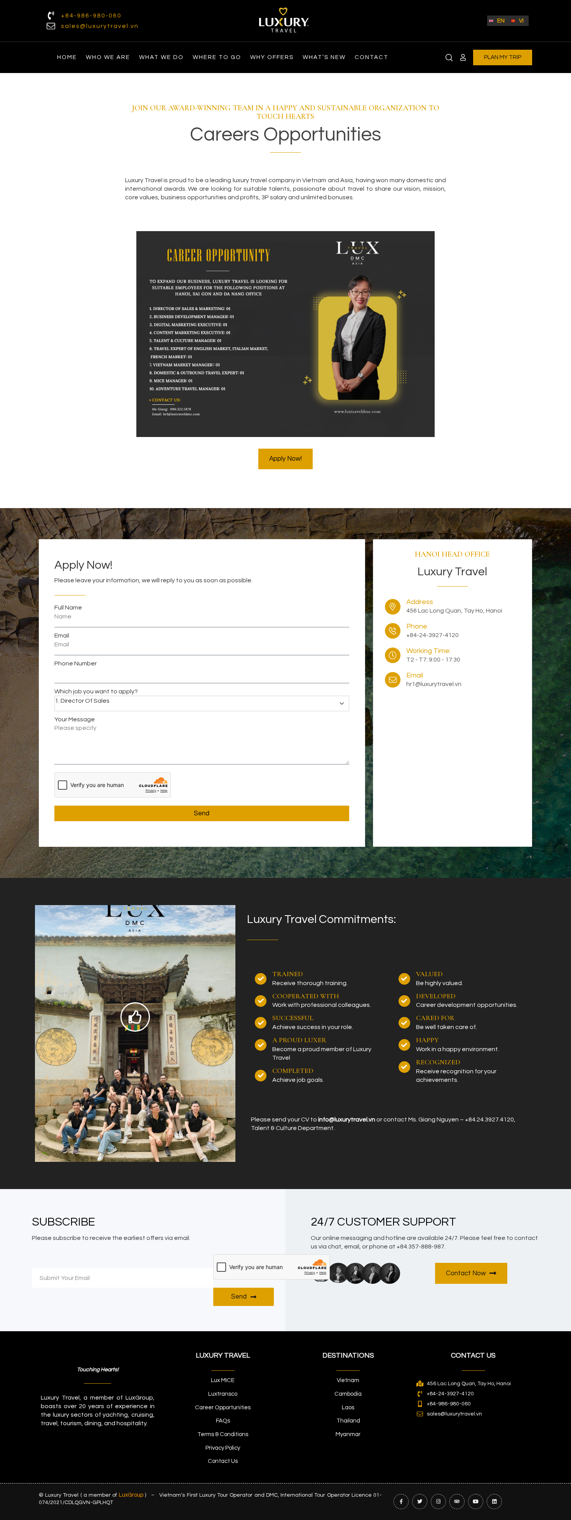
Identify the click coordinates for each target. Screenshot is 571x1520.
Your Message (74, 719)
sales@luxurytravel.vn (100, 26)
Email (61, 635)
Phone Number (75, 663)
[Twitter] (419, 1501)
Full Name (68, 607)
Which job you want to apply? (96, 691)
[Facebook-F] (401, 1501)
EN (501, 21)
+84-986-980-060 (91, 15)
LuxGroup (131, 1495)
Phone (416, 626)
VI (521, 21)
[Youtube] (475, 1501)
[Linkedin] (494, 1501)
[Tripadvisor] (457, 1501)
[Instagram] (438, 1501)
